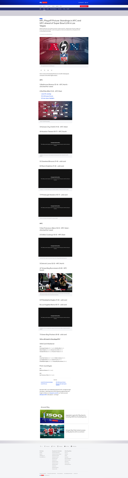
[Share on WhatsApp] (48, 70)
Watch (53, 6)
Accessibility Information (68, 473)
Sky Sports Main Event (56, 452)
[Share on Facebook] (41, 70)
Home (41, 6)
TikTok (54, 446)
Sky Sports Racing (55, 467)
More (61, 6)
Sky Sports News (55, 464)
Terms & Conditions (43, 473)
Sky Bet (57, 6)
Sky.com (66, 452)
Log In (87, 2)
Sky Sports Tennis (55, 461)
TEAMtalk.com (42, 455)
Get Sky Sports (81, 2)
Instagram (60, 446)
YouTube (67, 446)
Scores (49, 6)
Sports (44, 6)
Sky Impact (67, 461)
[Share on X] (44, 70)
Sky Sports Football (55, 455)
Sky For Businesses (68, 458)
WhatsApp (74, 446)
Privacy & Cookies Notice (51, 473)
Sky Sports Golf (54, 458)
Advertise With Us (68, 464)
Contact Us (76, 473)
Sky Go (66, 455)
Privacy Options (60, 473)
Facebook (47, 446)
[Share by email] (51, 70)
